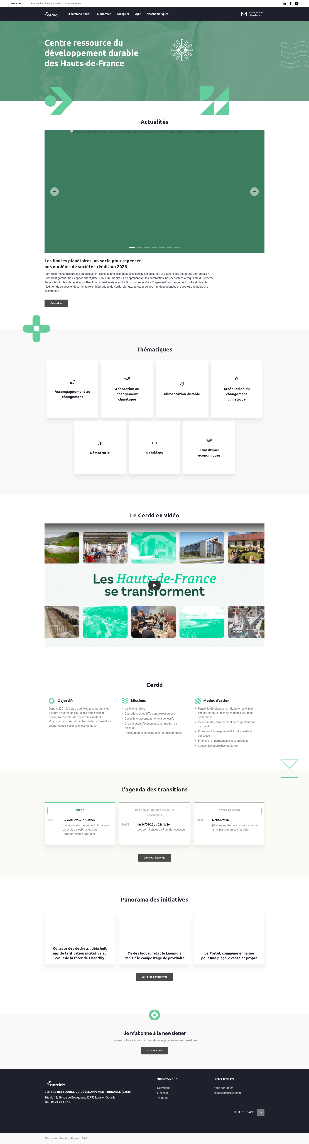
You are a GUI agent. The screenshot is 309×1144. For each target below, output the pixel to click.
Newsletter (163, 1088)
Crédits (86, 1138)
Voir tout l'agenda (154, 857)
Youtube (162, 1098)
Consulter (59, 304)
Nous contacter (223, 1088)
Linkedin (162, 1093)
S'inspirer (123, 14)
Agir (138, 14)
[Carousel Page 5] (162, 247)
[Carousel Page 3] (147, 247)
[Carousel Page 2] (139, 247)
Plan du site (51, 1138)
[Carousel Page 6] (169, 247)
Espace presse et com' (227, 1093)
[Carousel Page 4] (154, 247)
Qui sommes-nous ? (78, 14)
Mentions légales (69, 1138)
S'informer (104, 14)
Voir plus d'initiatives (155, 976)
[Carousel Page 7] (177, 247)
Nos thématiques (157, 14)
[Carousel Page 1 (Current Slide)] (132, 247)
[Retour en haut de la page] (260, 1112)
